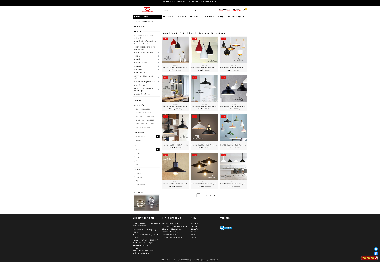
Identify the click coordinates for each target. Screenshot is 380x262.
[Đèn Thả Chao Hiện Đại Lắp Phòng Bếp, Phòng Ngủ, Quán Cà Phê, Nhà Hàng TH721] (233, 166)
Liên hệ (193, 237)
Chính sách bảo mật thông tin (172, 237)
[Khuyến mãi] (147, 203)
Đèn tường (139, 181)
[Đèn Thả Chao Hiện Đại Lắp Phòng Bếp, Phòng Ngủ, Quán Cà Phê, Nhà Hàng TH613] (204, 50)
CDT (137, 157)
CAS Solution (215, 260)
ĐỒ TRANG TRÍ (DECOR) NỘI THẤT (143, 77)
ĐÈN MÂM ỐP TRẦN (140, 63)
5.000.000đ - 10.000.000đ (145, 124)
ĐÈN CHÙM (137, 56)
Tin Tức (193, 232)
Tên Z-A (182, 33)
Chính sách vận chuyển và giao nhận (174, 226)
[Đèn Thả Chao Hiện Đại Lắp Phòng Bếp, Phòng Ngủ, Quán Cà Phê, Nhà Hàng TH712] (233, 88)
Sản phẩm (194, 17)
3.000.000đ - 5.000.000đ (145, 120)
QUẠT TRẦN (138, 69)
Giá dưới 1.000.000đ (143, 109)
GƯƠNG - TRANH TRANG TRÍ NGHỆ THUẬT (143, 90)
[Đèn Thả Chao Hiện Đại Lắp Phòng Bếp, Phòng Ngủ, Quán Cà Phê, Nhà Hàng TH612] (175, 50)
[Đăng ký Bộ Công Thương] (226, 228)
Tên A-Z (174, 33)
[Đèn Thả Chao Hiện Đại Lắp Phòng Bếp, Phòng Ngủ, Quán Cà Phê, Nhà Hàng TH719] (204, 166)
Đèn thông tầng (141, 184)
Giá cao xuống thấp (218, 33)
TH (137, 164)
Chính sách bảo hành (169, 234)
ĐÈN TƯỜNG (138, 66)
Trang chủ (168, 17)
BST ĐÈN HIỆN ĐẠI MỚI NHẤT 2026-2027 (144, 37)
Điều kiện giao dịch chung (170, 223)
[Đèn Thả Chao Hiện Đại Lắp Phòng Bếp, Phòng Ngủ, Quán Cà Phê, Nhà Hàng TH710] (175, 88)
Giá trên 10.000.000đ (143, 127)
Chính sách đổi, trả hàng (170, 232)
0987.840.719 (154, 240)
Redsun (175, 65)
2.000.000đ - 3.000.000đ (145, 116)
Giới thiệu (182, 17)
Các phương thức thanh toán (171, 229)
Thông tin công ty (236, 17)
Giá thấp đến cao (203, 33)
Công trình (209, 17)
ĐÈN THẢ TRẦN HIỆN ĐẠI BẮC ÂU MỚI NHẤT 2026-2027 (145, 42)
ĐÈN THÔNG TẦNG (140, 73)
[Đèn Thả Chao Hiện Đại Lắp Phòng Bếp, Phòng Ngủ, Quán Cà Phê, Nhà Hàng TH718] (175, 166)
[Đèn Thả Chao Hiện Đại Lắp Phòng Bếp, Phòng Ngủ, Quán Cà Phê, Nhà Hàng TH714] (204, 127)
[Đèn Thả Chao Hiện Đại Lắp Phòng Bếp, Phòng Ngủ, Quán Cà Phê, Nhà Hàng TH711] (204, 88)
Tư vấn (193, 234)
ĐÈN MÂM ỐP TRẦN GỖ (142, 94)
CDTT (138, 153)
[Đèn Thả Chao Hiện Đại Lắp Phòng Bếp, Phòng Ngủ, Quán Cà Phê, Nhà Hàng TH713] (175, 127)
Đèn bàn (139, 177)
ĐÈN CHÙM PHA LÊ (140, 85)
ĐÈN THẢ (137, 59)
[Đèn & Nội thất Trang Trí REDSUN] (147, 10)
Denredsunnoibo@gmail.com (147, 243)
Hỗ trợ (220, 17)
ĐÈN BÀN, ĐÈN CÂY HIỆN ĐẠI (143, 53)
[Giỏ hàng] (244, 11)
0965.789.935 (144, 240)
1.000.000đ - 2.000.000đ (144, 113)
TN (137, 161)
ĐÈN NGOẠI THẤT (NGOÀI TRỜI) (145, 82)
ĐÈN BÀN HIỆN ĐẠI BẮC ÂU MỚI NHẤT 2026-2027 (144, 48)
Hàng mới (191, 33)
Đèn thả (138, 173)
